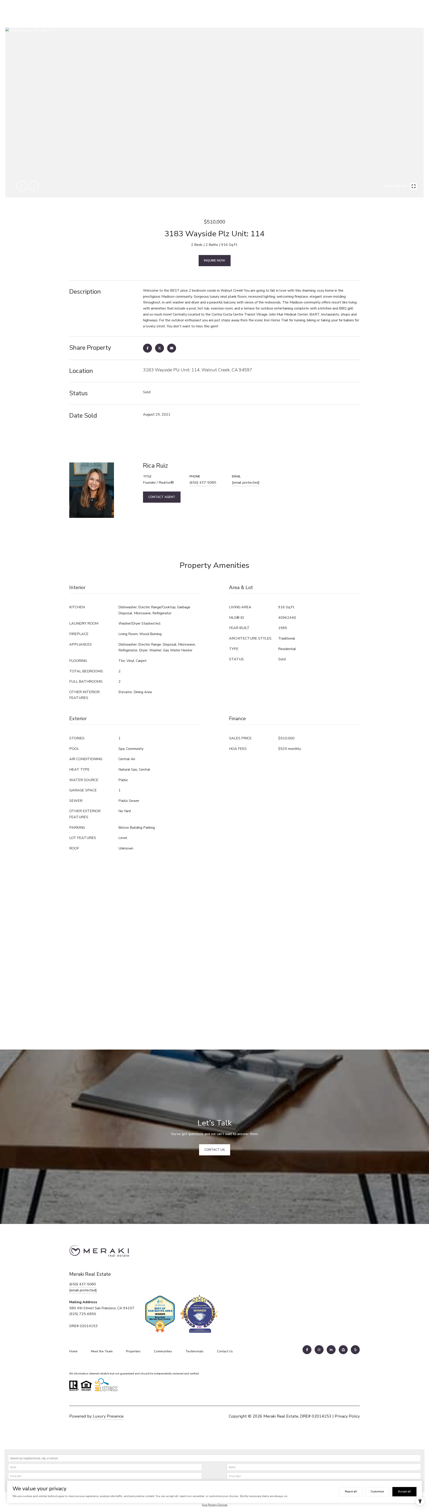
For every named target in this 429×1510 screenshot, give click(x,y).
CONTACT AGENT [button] (161, 497)
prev (22, 186)
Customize (377, 1491)
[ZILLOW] (343, 1349)
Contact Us (225, 1351)
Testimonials (194, 1351)
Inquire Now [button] (214, 260)
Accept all (404, 1491)
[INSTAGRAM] (319, 1349)
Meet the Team (102, 1351)
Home (73, 1351)
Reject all (351, 1491)
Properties (133, 1351)
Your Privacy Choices (214, 1505)
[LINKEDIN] (331, 1349)
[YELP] (355, 1349)
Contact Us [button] (214, 1150)
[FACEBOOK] (307, 1349)
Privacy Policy (347, 1416)
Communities (163, 1351)
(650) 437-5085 (202, 482)
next (34, 186)
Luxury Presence (108, 1416)
